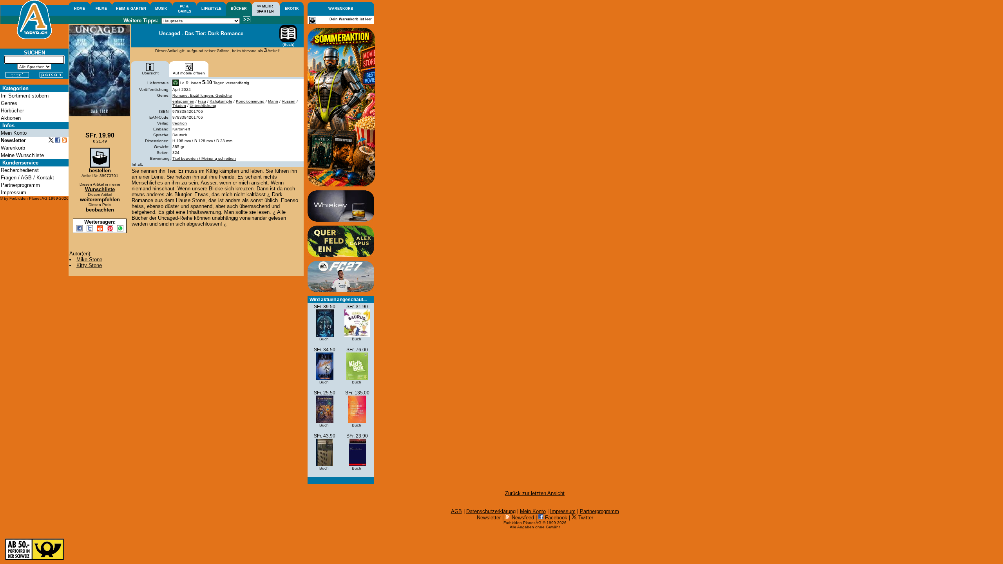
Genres (9, 103)
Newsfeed (522, 518)
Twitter (585, 518)
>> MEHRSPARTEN (265, 8)
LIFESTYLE (211, 9)
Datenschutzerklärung (491, 511)
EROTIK (292, 9)
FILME (101, 9)
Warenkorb (13, 148)
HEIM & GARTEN (131, 9)
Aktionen (11, 118)
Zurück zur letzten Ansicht (535, 493)
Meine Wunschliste (22, 155)
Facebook (555, 518)
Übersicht (150, 73)
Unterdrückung (203, 105)
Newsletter (489, 518)
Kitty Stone (89, 265)
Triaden (179, 105)
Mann (273, 101)
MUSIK (161, 9)
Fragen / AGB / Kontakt (27, 178)
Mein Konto (533, 511)
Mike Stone (89, 259)
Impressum (563, 511)
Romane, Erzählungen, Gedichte (202, 95)
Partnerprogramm (599, 511)
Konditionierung (250, 101)
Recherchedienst (20, 170)
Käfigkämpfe (221, 101)
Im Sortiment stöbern (25, 96)
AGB (456, 511)
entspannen (183, 101)
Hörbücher (12, 111)
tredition (179, 123)
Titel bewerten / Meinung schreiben (204, 158)
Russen (288, 101)
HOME (79, 9)
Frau (202, 101)
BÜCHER (239, 9)
